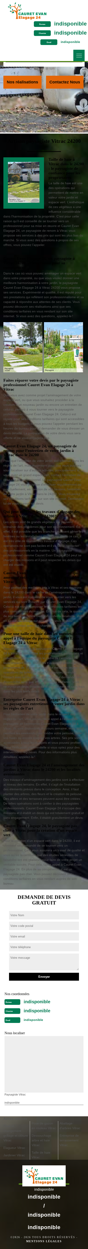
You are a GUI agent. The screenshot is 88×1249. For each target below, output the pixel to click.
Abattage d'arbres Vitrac (70, 1126)
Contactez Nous (64, 82)
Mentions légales (44, 1241)
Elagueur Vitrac (14, 1148)
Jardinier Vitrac (14, 1155)
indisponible (70, 24)
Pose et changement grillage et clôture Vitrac (15, 1133)
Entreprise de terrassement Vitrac (69, 1140)
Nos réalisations (22, 82)
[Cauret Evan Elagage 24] (27, 9)
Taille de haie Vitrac (41, 1155)
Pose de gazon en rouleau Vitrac (44, 1126)
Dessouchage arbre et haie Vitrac (41, 1140)
